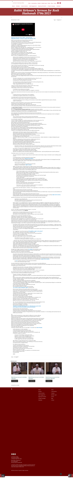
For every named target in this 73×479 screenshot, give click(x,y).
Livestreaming (34, 3)
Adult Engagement (41, 394)
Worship (39, 391)
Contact (54, 3)
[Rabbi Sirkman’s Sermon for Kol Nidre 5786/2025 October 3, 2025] (70, 475)
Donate (49, 3)
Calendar (39, 3)
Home (29, 3)
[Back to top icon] (61, 474)
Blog (52, 3)
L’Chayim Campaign (41, 398)
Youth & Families (41, 393)
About (39, 389)
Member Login (44, 3)
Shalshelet (40, 400)
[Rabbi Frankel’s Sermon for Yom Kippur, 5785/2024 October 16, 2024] (2, 475)
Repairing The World (42, 396)
